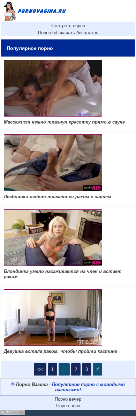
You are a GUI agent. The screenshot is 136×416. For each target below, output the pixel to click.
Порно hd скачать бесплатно (68, 32)
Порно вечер (68, 399)
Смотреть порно (68, 25)
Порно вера (68, 405)
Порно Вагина (32, 384)
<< (40, 369)
